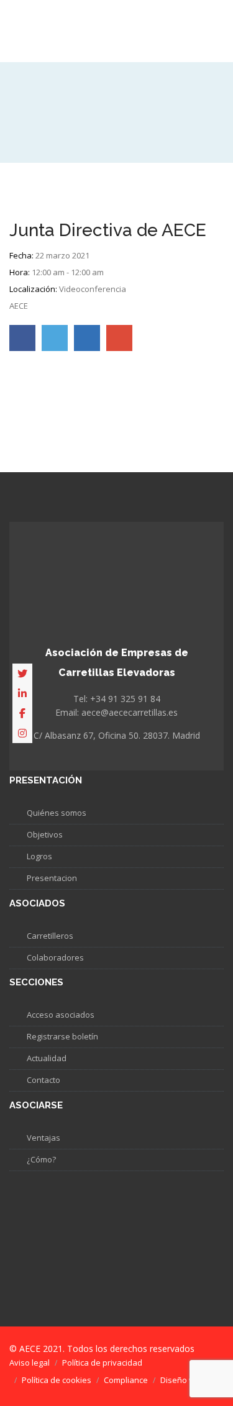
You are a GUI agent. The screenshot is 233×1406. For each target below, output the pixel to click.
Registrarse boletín (62, 1036)
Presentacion (52, 877)
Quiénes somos (56, 812)
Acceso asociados (60, 1014)
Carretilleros (50, 935)
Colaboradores (55, 957)
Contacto (43, 1079)
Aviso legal (29, 1362)
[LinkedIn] (22, 693)
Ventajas (43, 1137)
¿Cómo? (41, 1159)
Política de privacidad (102, 1362)
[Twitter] (22, 673)
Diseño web (182, 1379)
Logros (39, 856)
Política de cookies (56, 1379)
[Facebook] (22, 713)
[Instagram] (22, 733)
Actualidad (46, 1058)
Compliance (126, 1379)
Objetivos (45, 834)
